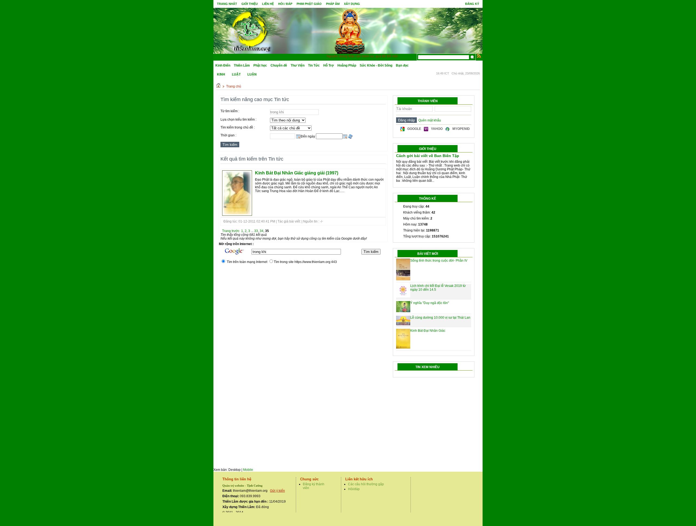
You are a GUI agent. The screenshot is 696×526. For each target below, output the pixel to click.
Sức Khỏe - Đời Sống (376, 65)
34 (261, 231)
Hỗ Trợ (328, 65)
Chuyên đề (279, 65)
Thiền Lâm (242, 65)
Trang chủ (233, 86)
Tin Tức (314, 65)
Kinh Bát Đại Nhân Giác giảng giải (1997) (296, 173)
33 (256, 231)
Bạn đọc (402, 65)
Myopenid (461, 129)
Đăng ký (472, 3)
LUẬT (236, 74)
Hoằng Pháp (346, 65)
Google (414, 129)
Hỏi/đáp (354, 489)
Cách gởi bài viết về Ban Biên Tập (427, 156)
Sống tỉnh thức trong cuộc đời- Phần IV (438, 260)
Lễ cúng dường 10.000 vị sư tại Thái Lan (440, 318)
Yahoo (437, 129)
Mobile (248, 470)
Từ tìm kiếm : (229, 111)
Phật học (260, 65)
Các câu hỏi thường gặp (366, 484)
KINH (221, 74)
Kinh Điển (222, 65)
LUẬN (252, 74)
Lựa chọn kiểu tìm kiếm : (238, 119)
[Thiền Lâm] (250, 30)
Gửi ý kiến (277, 491)
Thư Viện (297, 65)
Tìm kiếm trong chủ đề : (237, 127)
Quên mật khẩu (429, 120)
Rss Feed (479, 56)
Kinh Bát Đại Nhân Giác (427, 331)
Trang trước (231, 231)
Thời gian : (228, 135)
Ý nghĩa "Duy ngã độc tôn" (429, 303)
